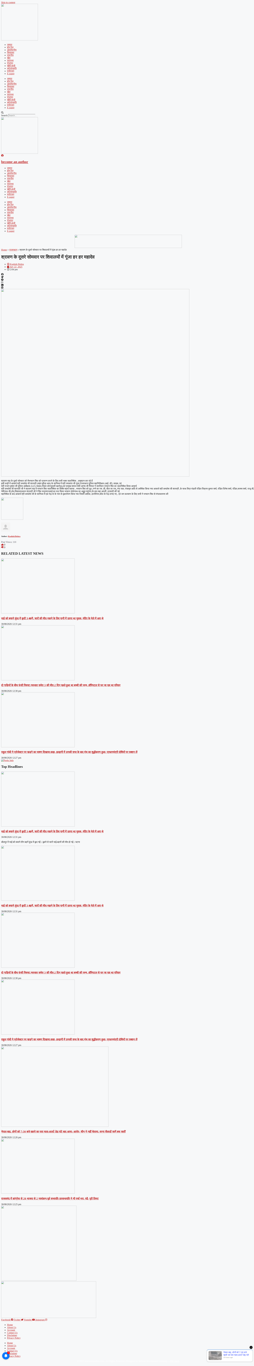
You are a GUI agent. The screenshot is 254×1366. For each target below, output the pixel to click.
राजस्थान (13, 250)
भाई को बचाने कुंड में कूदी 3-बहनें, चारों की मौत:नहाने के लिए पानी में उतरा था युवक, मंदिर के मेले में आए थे (52, 618)
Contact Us (12, 1332)
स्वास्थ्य (10, 60)
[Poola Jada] (7, 760)
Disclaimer (12, 1335)
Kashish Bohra (14, 536)
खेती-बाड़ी (11, 65)
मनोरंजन (10, 71)
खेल (8, 58)
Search (4, 115)
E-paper (10, 73)
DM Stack (174, 1361)
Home (4, 250)
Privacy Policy (14, 1338)
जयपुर (9, 44)
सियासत (10, 52)
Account (11, 1330)
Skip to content (8, 2)
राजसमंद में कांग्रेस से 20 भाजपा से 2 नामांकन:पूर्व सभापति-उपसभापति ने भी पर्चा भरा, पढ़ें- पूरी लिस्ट (50, 1198)
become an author (14, 162)
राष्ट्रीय (10, 55)
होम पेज (10, 47)
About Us (11, 1327)
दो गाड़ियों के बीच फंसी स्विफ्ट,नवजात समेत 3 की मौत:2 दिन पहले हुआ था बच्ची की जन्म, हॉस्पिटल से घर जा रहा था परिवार (60, 685)
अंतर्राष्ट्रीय (11, 50)
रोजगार (10, 63)
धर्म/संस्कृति (12, 68)
